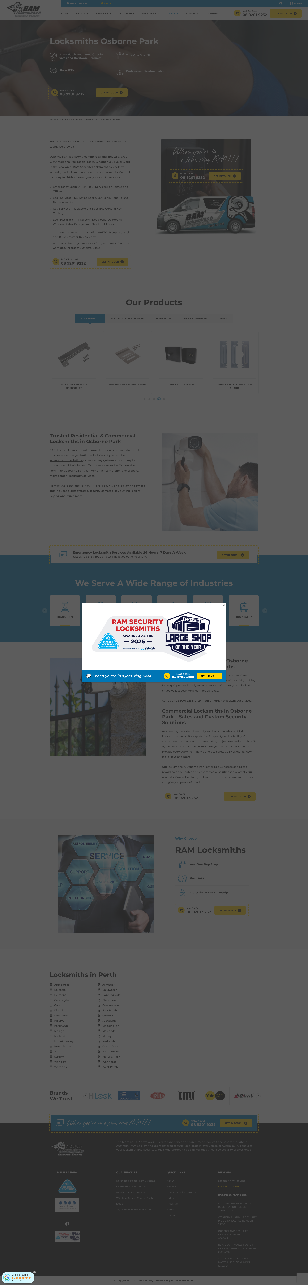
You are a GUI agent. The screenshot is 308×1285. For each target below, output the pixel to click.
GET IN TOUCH (209, 675)
